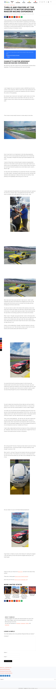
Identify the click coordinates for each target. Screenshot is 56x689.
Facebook (23, 623)
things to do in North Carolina (21, 576)
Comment (6, 636)
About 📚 (12, 2)
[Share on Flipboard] (17, 17)
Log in (36, 688)
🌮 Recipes (29, 2)
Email (5, 656)
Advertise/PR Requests (5, 669)
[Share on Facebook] (5, 17)
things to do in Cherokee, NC (21, 579)
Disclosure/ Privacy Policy (5, 671)
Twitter (27, 623)
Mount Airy (20, 571)
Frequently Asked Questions (6, 672)
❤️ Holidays (35, 2)
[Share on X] (7, 17)
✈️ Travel (23, 2)
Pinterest (18, 623)
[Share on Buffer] (14, 17)
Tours (8, 56)
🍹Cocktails (18, 2)
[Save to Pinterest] (10, 17)
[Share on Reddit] (12, 17)
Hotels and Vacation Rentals (13, 55)
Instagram (7, 624)
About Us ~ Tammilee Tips (5, 667)
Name (5, 652)
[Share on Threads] (1, 350)
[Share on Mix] (19, 17)
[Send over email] (21, 17)
